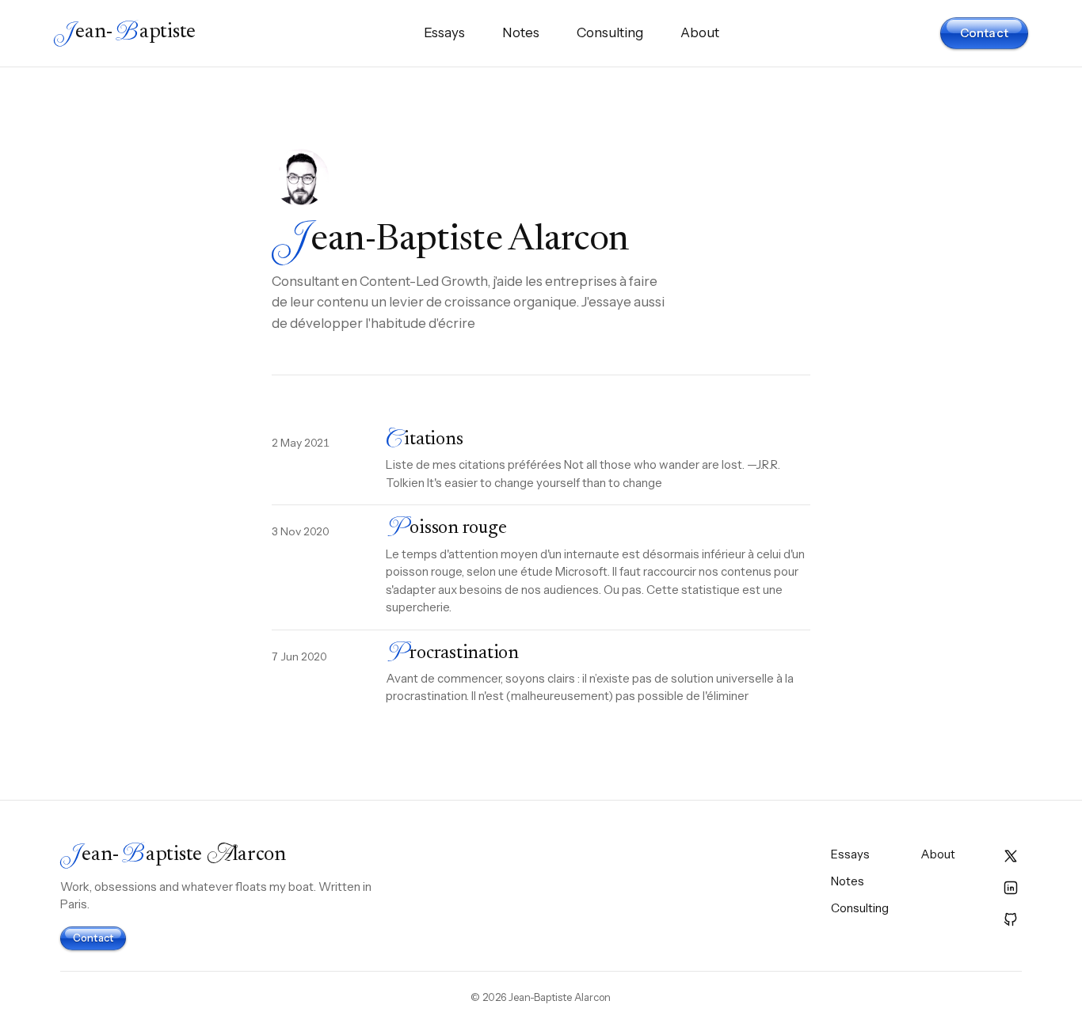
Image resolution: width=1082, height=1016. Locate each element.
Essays (444, 32)
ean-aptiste (125, 33)
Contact (984, 32)
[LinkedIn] (1011, 888)
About (699, 32)
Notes (520, 32)
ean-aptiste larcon (173, 855)
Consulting (610, 32)
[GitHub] (1011, 919)
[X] (1011, 856)
